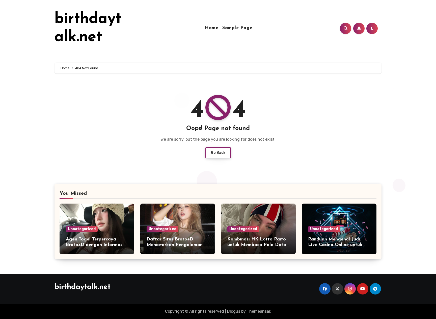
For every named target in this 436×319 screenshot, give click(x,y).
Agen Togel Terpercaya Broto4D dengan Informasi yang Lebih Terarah (95, 245)
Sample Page (237, 28)
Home (211, 28)
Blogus (233, 311)
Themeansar (258, 311)
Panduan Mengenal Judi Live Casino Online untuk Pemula (335, 245)
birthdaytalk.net (82, 287)
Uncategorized (82, 229)
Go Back (218, 153)
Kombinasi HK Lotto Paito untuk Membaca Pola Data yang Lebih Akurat (256, 245)
